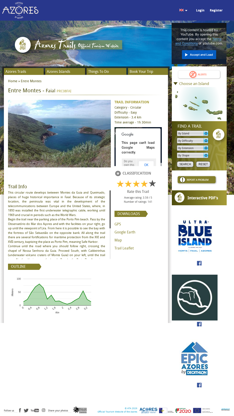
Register (216, 10)
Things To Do (98, 71)
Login (200, 10)
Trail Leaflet (124, 248)
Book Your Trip (141, 71)
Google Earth (124, 232)
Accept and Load (201, 54)
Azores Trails (15, 71)
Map (118, 240)
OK (146, 165)
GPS (117, 224)
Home (12, 81)
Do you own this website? (129, 165)
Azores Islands (58, 71)
